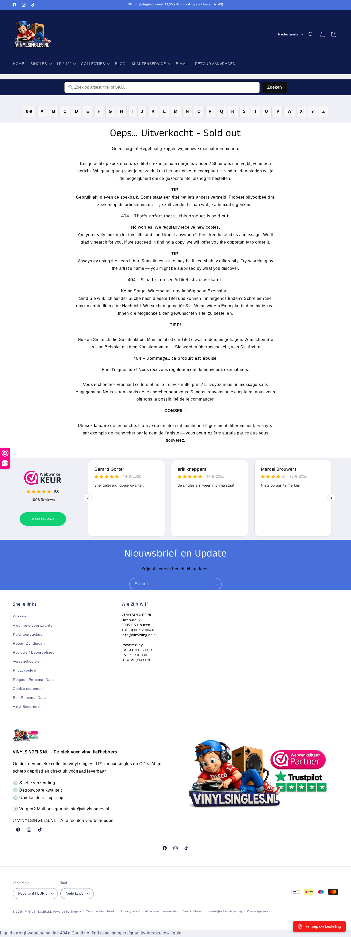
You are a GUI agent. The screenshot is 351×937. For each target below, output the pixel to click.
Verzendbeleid (193, 911)
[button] (40, 63)
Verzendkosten (26, 662)
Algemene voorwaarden (34, 625)
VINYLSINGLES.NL (38, 911)
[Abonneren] (215, 584)
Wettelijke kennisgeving (225, 911)
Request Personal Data (33, 680)
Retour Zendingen (29, 643)
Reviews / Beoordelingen (35, 652)
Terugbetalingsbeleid (100, 911)
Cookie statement (28, 688)
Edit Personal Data (29, 697)
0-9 (29, 111)
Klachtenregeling (28, 634)
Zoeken (274, 87)
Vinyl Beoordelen (28, 707)
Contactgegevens (259, 911)
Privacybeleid (24, 671)
